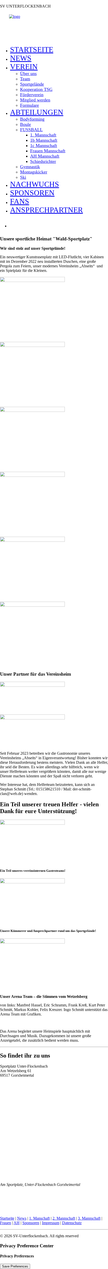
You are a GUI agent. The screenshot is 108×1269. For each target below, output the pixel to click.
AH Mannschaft (44, 156)
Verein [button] (24, 66)
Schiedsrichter (43, 161)
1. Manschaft (39, 1218)
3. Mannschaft (89, 1218)
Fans (19, 201)
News (20, 58)
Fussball (31, 129)
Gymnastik (30, 166)
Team (25, 78)
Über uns (28, 73)
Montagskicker (33, 171)
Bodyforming (32, 119)
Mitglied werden (35, 99)
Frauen (5, 1223)
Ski (23, 177)
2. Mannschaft (63, 1218)
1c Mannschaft (43, 145)
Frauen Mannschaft (47, 150)
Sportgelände (32, 84)
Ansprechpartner (46, 210)
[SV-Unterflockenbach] (54, 27)
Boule (25, 124)
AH (17, 1223)
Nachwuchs (34, 184)
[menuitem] (59, 49)
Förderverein (31, 94)
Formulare (29, 105)
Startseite (31, 49)
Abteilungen (36, 112)
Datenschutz (72, 1223)
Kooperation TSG (36, 89)
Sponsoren (32, 193)
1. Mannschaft (43, 134)
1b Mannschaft (43, 140)
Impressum (50, 1223)
